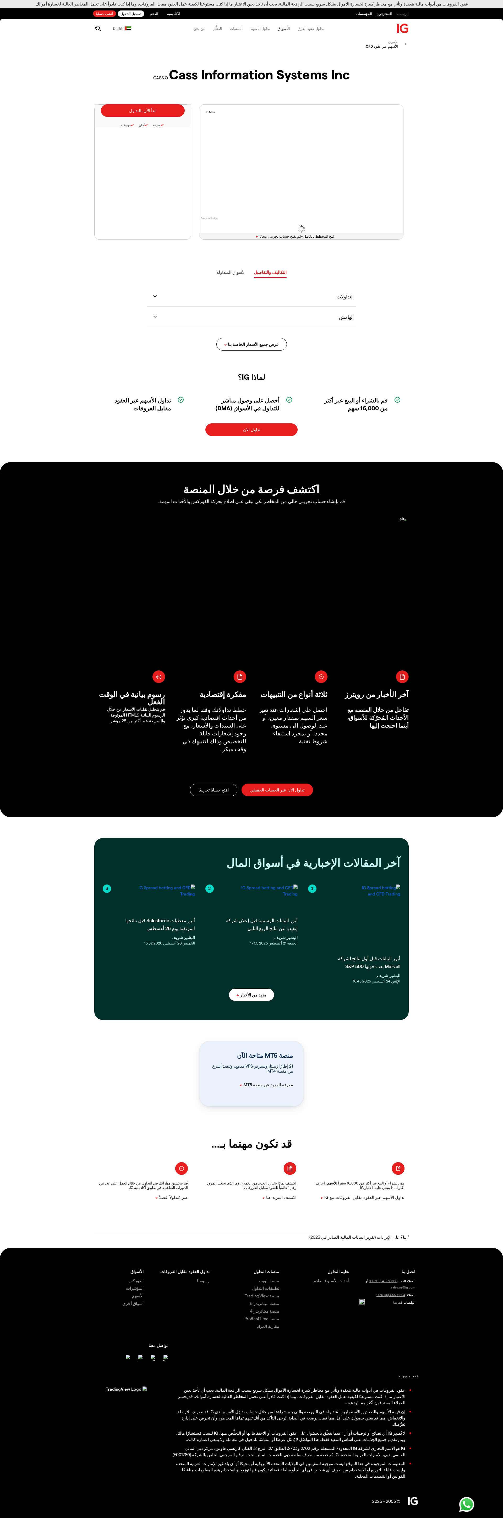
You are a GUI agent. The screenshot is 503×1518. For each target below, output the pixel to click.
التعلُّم (217, 28)
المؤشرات (135, 1288)
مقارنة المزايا (267, 1326)
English (118, 28)
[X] (152, 1358)
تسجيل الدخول (131, 13)
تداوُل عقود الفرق (311, 28)
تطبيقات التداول (265, 1288)
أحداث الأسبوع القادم (331, 1280)
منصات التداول (266, 1271)
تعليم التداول (338, 1271)
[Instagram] (127, 1358)
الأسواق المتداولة (230, 272)
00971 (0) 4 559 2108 (383, 1281)
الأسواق (284, 28)
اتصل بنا (408, 1271)
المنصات (236, 28)
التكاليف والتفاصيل (270, 272)
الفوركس (136, 1280)
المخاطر (240, 1396)
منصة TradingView (262, 1295)
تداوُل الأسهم (260, 28)
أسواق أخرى (133, 1303)
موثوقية (126, 125)
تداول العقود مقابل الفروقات (185, 1271)
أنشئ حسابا (104, 13)
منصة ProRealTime (261, 1318)
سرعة (157, 125)
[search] (97, 28)
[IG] (403, 28)
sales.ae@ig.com (403, 1287)
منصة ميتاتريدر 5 (264, 1303)
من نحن (199, 28)
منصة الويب (269, 1280)
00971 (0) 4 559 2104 (390, 1295)
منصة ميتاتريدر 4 (264, 1310)
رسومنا (203, 1280)
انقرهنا (397, 1302)
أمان (142, 125)
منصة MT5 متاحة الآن (265, 1055)
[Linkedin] (164, 1358)
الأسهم (138, 1295)
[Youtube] (139, 1358)
